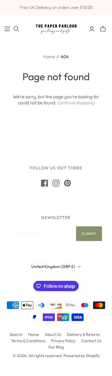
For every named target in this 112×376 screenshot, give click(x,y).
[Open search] (16, 29)
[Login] (92, 29)
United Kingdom (53, 266)
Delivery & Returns (83, 334)
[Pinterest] (67, 183)
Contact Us (91, 340)
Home (49, 56)
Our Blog (56, 347)
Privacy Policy (63, 340)
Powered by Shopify (81, 355)
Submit (89, 233)
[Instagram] (56, 183)
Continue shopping (75, 102)
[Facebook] (44, 183)
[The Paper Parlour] (56, 27)
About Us (53, 334)
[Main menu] (7, 29)
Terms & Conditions (28, 340)
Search (15, 334)
